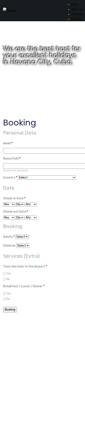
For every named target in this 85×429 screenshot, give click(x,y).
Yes (8, 273)
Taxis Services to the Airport (25, 266)
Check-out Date (15, 211)
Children (9, 245)
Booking (76, 19)
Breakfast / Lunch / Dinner (23, 286)
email (8, 143)
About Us (77, 9)
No (8, 279)
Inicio (74, 4)
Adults (9, 237)
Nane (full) (12, 158)
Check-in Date (14, 198)
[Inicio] (18, 11)
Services (77, 14)
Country (10, 177)
